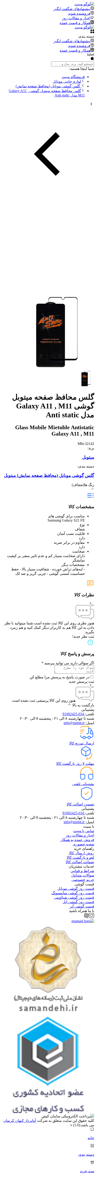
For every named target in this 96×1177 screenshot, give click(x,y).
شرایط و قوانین (82, 871)
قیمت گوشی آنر (82, 906)
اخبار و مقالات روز (80, 835)
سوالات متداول (82, 875)
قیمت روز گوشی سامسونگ (72, 893)
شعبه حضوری (83, 844)
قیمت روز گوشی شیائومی (74, 897)
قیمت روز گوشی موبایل (75, 889)
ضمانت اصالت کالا (80, 862)
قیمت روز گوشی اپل (78, 902)
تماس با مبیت (83, 831)
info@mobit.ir (74, 723)
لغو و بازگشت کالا (80, 857)
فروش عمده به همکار (77, 840)
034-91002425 (73, 714)
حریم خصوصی (83, 880)
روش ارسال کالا (81, 853)
